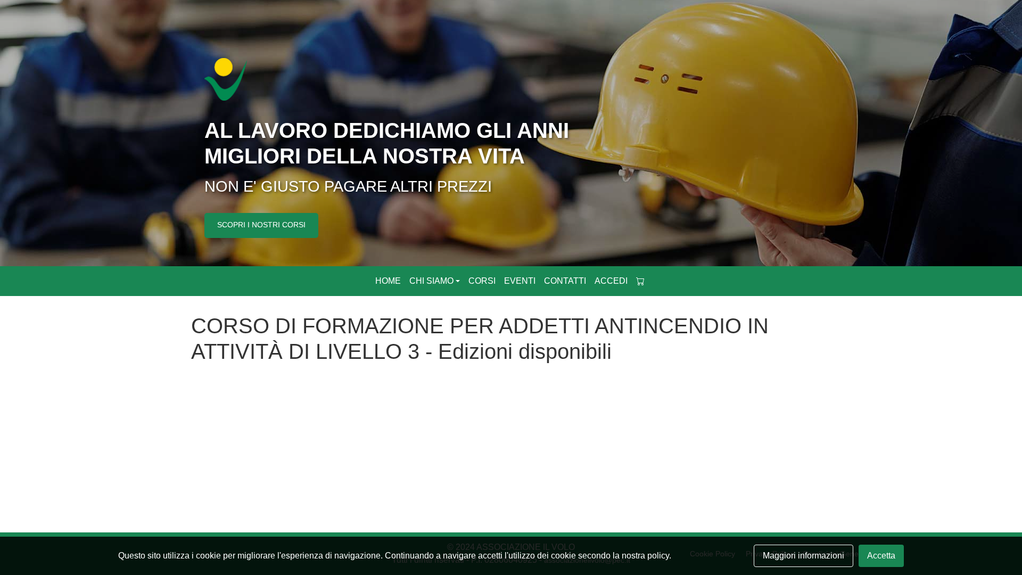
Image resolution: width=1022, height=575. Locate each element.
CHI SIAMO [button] (431, 280)
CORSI (482, 280)
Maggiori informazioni (803, 555)
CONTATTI (565, 280)
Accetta (881, 555)
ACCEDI (611, 280)
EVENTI (519, 280)
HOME (388, 280)
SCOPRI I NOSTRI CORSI (261, 224)
